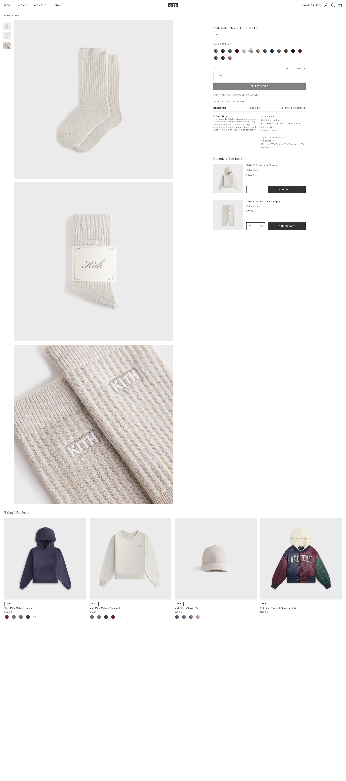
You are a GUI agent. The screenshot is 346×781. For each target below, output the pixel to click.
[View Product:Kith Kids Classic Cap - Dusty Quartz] (198, 617)
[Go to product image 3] (7, 45)
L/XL (236, 75)
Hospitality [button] (311, 5)
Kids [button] (57, 5)
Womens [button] (40, 5)
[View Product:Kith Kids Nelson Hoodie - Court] (21, 617)
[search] (333, 5)
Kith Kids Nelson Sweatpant (264, 201)
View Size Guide (296, 68)
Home (7, 15)
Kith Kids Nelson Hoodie (262, 165)
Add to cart (287, 189)
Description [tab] (221, 108)
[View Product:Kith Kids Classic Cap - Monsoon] (184, 617)
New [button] (7, 5)
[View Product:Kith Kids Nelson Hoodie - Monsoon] (14, 617)
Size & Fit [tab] (254, 108)
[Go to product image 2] (7, 36)
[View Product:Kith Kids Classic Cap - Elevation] (191, 617)
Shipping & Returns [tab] (293, 108)
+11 (34, 616)
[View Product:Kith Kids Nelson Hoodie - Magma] (7, 617)
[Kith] (173, 5)
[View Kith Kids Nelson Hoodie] (228, 178)
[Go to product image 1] (7, 26)
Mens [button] (22, 5)
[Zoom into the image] (93, 99)
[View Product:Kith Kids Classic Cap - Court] (177, 617)
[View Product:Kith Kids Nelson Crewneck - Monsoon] (99, 617)
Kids (17, 15)
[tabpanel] (259, 132)
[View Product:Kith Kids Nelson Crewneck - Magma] (113, 617)
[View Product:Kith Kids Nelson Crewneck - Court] (92, 617)
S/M (220, 75)
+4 (204, 616)
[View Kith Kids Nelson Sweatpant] (228, 215)
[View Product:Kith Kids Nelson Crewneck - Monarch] (106, 617)
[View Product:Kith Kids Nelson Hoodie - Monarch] (28, 617)
